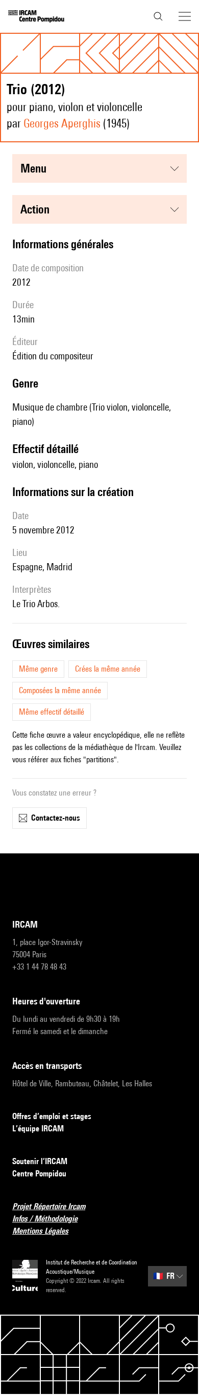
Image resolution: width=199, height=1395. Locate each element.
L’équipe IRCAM (38, 1128)
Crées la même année (107, 669)
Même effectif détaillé (51, 712)
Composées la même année (60, 690)
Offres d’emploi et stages (51, 1116)
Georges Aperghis (62, 123)
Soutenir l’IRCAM (39, 1161)
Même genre (38, 669)
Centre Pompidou (39, 1173)
